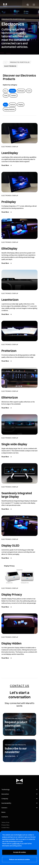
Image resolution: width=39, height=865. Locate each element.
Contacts (4, 817)
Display (12, 91)
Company (4, 798)
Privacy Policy (5, 825)
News (3, 812)
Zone (5, 95)
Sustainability (6, 803)
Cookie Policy (5, 827)
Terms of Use (5, 822)
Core (29, 91)
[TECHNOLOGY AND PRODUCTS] (5, 62)
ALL (5, 91)
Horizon (12, 105)
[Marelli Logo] (5, 5)
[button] (34, 5)
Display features (9, 109)
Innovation (5, 794)
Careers (4, 808)
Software (21, 91)
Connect (13, 95)
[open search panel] (27, 4)
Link (19, 145)
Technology (5, 789)
